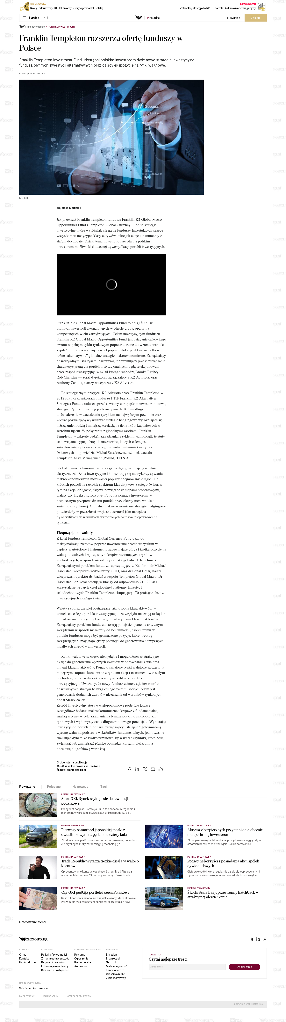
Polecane (54, 786)
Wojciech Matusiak (69, 207)
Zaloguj (255, 17)
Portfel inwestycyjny (61, 26)
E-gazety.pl (113, 958)
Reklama (79, 954)
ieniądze (153, 18)
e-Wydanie (233, 17)
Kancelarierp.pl (115, 970)
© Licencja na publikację (72, 762)
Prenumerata (82, 962)
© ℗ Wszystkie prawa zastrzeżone (78, 766)
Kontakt (24, 958)
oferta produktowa (79, 996)
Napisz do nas (27, 962)
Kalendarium (50, 996)
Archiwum (80, 966)
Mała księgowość (116, 966)
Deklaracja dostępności (55, 970)
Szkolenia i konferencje (33, 988)
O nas (22, 954)
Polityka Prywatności (54, 954)
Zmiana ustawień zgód (55, 958)
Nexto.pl (111, 962)
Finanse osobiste (36, 26)
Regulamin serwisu (53, 962)
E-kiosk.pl (112, 954)
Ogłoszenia (81, 958)
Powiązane (27, 786)
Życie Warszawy (116, 977)
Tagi (103, 786)
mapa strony (26, 996)
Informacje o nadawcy (54, 966)
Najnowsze (81, 786)
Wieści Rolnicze (115, 974)
